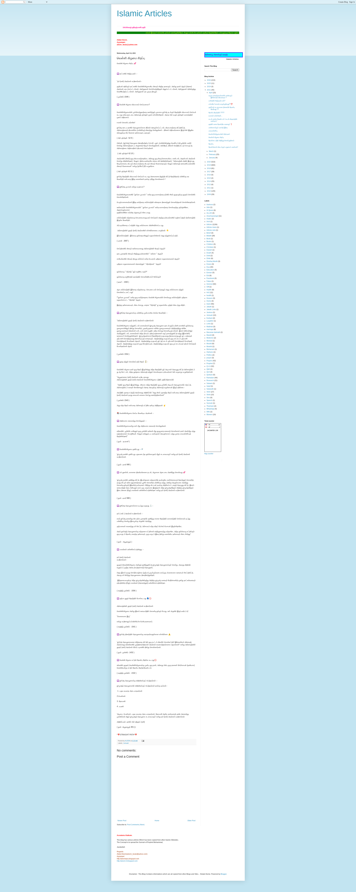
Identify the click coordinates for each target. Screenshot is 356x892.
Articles (209, 224)
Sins (208, 398)
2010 (209, 191)
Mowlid (209, 346)
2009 (209, 194)
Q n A (209, 366)
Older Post (191, 821)
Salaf (208, 386)
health (209, 295)
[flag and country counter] (212, 451)
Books (209, 241)
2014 (209, 181)
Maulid (209, 335)
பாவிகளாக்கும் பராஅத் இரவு (218, 128)
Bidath (209, 236)
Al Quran (210, 210)
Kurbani (209, 318)
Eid (208, 276)
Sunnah (209, 403)
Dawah (209, 250)
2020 (209, 162)
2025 (209, 83)
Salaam (209, 383)
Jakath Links (211, 309)
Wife (208, 412)
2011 (209, 188)
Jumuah (126, 743)
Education (210, 270)
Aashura (210, 205)
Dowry (209, 264)
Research (210, 380)
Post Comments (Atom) (135, 825)
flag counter (208, 454)
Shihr (209, 392)
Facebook (210, 278)
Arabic (209, 219)
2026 (209, 80)
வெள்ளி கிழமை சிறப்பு (216, 137)
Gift (208, 287)
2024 (209, 87)
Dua (208, 267)
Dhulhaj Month (212, 261)
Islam (209, 304)
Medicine (210, 338)
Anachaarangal (212, 216)
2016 (209, 175)
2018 (209, 168)
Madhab (210, 327)
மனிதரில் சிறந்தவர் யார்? (217, 101)
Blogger (224, 874)
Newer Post (122, 821)
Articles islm (211, 230)
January (212, 158)
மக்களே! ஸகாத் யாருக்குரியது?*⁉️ (221, 104)
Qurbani (210, 375)
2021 (209, 90)
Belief (209, 233)
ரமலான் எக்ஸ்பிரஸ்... (215, 116)
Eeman (209, 273)
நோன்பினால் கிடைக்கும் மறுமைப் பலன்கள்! (223, 147)
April (211, 93)
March (211, 151)
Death (209, 253)
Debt (208, 256)
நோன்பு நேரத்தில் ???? (216, 113)
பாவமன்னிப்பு (213, 131)
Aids (208, 207)
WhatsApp (210, 409)
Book (208, 239)
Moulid (209, 344)
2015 (209, 178)
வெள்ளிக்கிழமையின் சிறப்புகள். (219, 134)
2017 (209, 172)
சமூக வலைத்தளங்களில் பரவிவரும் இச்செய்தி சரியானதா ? (220, 97)
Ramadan (210, 378)
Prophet (209, 363)
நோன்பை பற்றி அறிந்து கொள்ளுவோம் (221, 141)
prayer (209, 358)
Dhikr (209, 258)
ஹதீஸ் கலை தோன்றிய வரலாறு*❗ (220, 124)
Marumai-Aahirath (213, 332)
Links (209, 324)
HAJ (208, 292)
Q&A (208, 369)
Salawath (210, 389)
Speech (209, 400)
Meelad (209, 341)
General (210, 284)
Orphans (210, 352)
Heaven (209, 298)
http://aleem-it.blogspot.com (127, 861)
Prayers (209, 361)
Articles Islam (212, 227)
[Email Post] (143, 741)
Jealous (209, 312)
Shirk (208, 395)
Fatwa (209, 281)
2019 (209, 165)
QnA (208, 372)
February (212, 154)
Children (210, 244)
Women (209, 415)
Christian (210, 247)
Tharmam (210, 406)
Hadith (209, 290)
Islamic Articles (144, 13)
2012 (209, 184)
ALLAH (209, 213)
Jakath (209, 307)
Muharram (210, 349)
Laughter (210, 321)
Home (157, 821)
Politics (209, 355)
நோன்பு (211, 144)
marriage (210, 329)
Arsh (208, 222)
